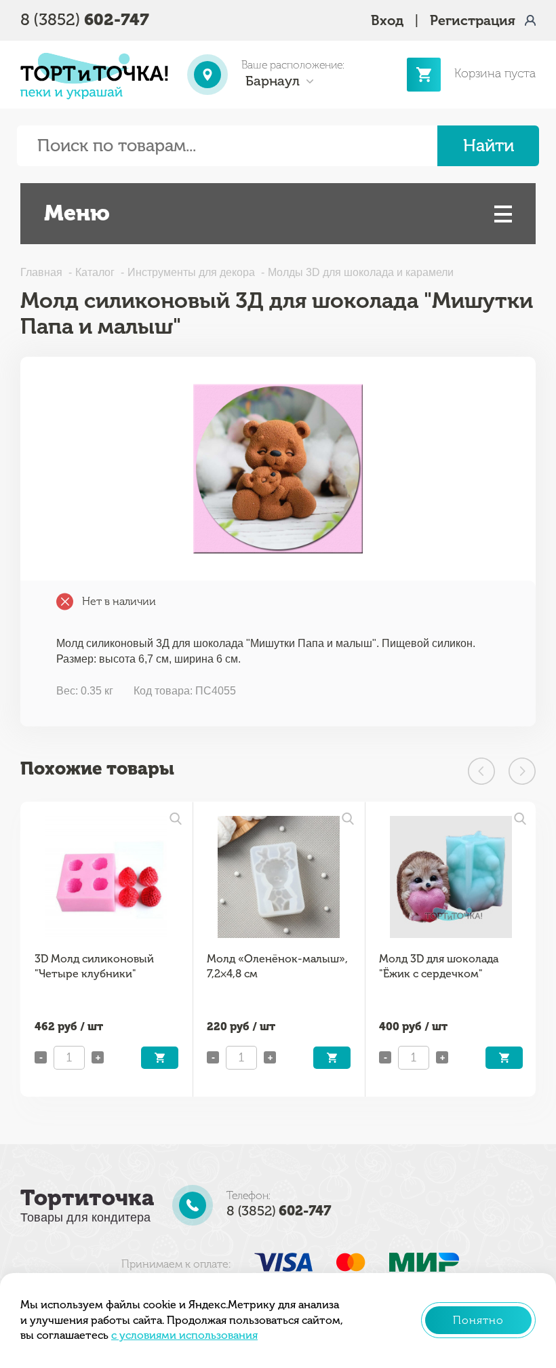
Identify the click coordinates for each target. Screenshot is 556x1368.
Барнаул (272, 80)
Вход (387, 20)
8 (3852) (84, 19)
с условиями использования (184, 1335)
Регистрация (472, 20)
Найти (488, 145)
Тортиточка (87, 1198)
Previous (481, 771)
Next (522, 771)
